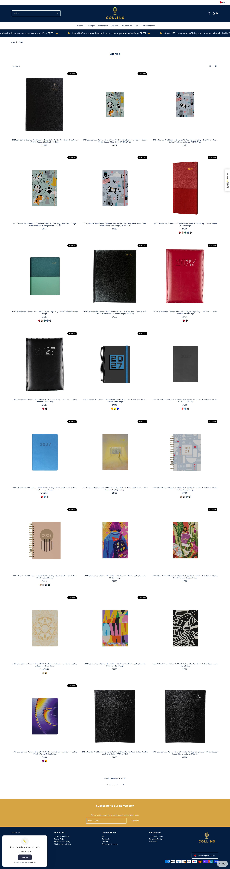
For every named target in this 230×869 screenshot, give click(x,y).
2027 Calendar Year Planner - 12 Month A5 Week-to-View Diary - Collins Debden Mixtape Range (115, 577)
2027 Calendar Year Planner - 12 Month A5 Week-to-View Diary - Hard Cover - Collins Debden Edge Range (185, 401)
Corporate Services (156, 839)
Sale (138, 26)
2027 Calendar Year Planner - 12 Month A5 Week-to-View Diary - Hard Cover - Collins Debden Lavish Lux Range (45, 665)
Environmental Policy (62, 841)
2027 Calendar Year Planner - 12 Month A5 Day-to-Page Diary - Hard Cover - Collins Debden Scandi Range (44, 577)
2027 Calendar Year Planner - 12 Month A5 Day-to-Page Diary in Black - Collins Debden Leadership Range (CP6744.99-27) (115, 753)
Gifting (90, 26)
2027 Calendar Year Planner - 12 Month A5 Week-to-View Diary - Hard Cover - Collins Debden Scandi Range (185, 489)
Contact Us (106, 839)
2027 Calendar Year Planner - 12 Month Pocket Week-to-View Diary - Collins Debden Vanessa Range (185, 225)
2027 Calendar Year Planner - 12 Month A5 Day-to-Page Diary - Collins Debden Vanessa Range (45, 313)
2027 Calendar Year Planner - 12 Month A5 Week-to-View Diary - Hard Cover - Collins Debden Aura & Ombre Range (45, 753)
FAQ (103, 836)
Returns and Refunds (110, 844)
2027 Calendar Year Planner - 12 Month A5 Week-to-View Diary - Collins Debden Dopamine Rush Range (115, 665)
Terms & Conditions (61, 836)
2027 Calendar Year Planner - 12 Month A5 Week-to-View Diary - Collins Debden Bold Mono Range (185, 665)
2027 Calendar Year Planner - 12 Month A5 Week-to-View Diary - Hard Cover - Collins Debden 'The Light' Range (115, 489)
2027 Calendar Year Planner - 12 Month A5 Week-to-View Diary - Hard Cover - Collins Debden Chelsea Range (45, 401)
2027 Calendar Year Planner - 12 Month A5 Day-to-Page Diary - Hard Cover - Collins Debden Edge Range (44, 489)
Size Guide (153, 841)
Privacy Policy (59, 839)
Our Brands (148, 26)
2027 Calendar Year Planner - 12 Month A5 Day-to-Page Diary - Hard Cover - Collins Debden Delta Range (114, 401)
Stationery (114, 26)
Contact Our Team (156, 836)
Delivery (105, 841)
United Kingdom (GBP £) (206, 856)
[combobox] (36, 13)
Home (13, 42)
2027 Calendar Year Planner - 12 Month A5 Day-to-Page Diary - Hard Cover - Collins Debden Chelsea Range (185, 313)
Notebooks (101, 26)
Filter (16, 66)
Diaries (80, 26)
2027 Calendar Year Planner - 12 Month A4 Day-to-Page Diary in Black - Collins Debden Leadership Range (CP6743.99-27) (185, 753)
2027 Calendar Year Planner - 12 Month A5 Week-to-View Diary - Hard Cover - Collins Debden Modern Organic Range (185, 577)
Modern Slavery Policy (62, 844)
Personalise (127, 26)
